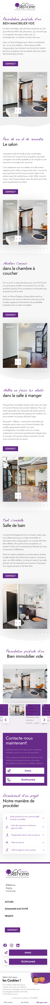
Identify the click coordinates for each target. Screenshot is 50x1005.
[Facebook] (5, 945)
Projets (9, 916)
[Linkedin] (18, 945)
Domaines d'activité (16, 908)
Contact (10, 63)
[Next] (44, 720)
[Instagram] (11, 945)
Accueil (9, 901)
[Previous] (6, 720)
